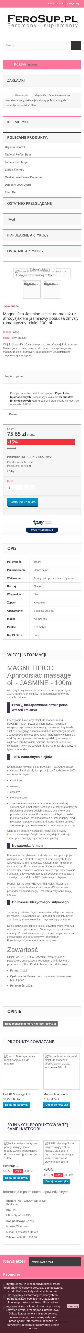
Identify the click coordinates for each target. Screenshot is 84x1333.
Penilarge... (10, 1166)
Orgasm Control (15, 147)
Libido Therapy (14, 169)
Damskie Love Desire (18, 184)
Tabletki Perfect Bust (18, 154)
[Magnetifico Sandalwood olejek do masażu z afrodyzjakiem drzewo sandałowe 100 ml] (61, 1071)
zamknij (73, 1306)
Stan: (6, 337)
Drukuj (13, 414)
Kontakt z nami (56, 3)
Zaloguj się (73, 3)
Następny (65, 290)
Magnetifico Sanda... (57, 1094)
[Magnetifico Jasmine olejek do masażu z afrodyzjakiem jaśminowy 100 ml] (32, 289)
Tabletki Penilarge (16, 162)
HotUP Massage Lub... (18, 1094)
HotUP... (48, 1169)
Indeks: (7, 331)
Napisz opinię (14, 376)
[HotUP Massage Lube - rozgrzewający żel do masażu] (21, 1071)
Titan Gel (10, 192)
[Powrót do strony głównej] (7, 95)
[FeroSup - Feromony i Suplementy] (42, 21)
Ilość (10, 481)
